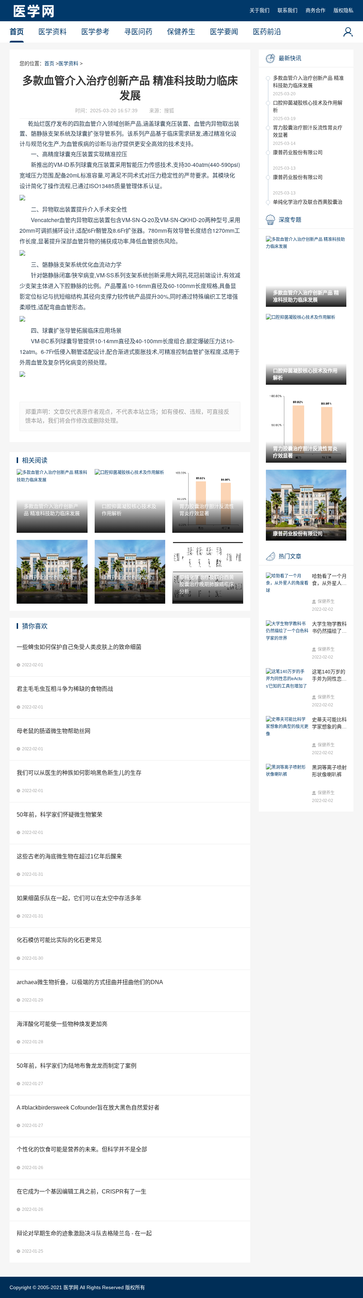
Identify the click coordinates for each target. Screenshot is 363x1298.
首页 (17, 32)
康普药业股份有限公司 (298, 152)
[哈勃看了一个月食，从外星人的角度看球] (287, 583)
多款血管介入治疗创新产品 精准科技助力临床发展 (308, 81)
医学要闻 (224, 32)
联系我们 (287, 10)
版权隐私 (343, 10)
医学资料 (52, 32)
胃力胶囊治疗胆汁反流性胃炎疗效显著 (307, 131)
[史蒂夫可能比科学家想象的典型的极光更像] (287, 727)
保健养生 (181, 32)
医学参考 (95, 32)
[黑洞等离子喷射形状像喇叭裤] (287, 771)
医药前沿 (267, 32)
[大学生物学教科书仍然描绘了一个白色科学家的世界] (287, 631)
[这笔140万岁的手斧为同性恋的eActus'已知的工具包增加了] (287, 679)
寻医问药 (138, 32)
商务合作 (315, 10)
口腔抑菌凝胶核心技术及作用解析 (307, 106)
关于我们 (259, 10)
